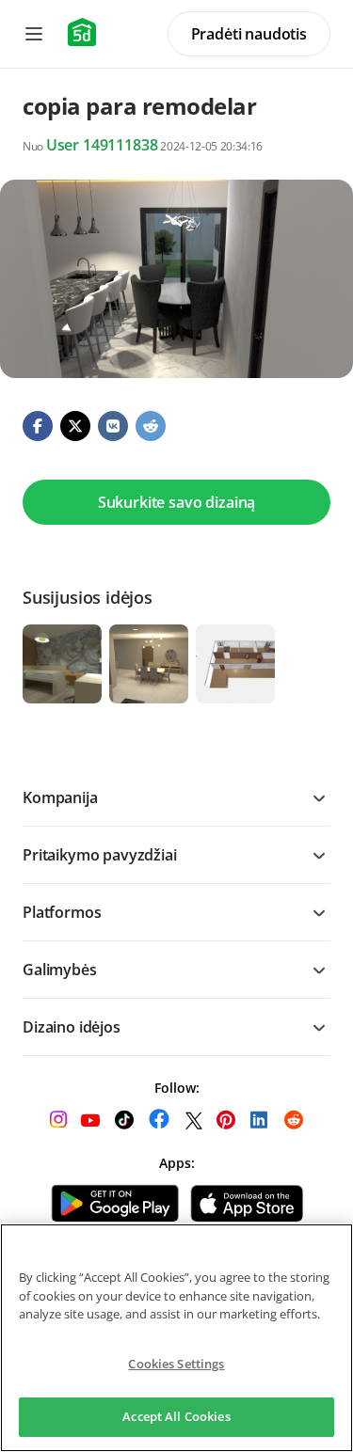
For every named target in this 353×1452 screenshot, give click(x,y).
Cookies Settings (176, 1363)
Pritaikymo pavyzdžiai (100, 854)
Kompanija (60, 797)
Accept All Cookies (176, 1416)
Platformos (62, 912)
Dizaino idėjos (71, 1027)
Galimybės (60, 969)
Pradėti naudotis (249, 34)
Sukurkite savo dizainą (176, 502)
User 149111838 (102, 144)
